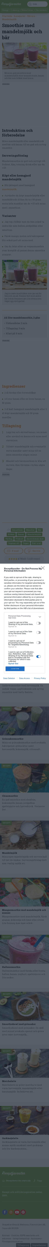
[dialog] (24, 623)
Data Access (24, 678)
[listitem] (24, 617)
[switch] (38, 623)
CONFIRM (15, 668)
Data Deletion (9, 678)
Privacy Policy (40, 678)
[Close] (43, 568)
